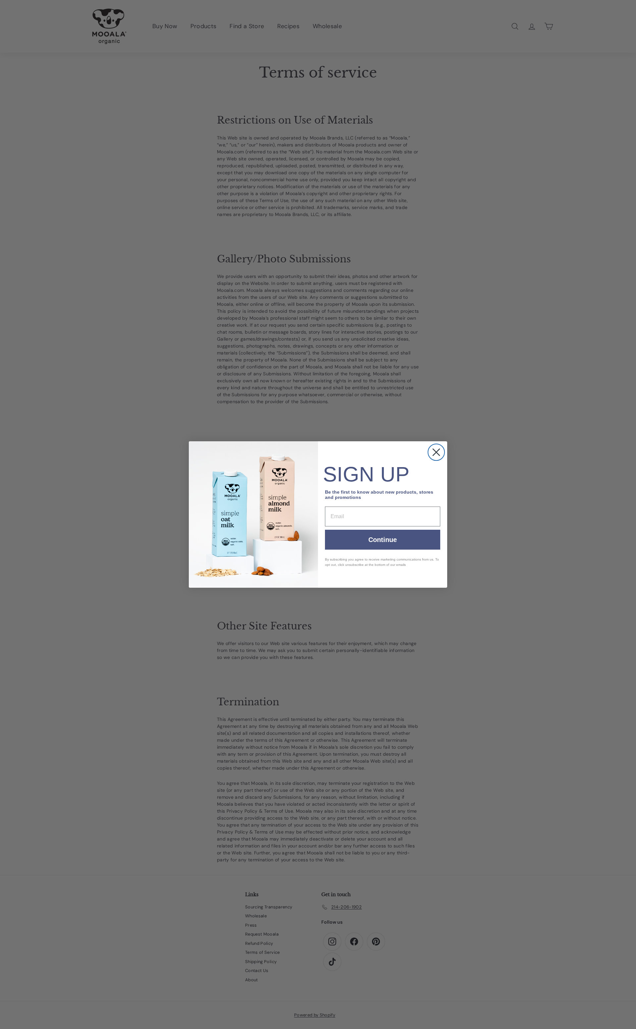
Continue (382, 539)
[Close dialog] (436, 452)
